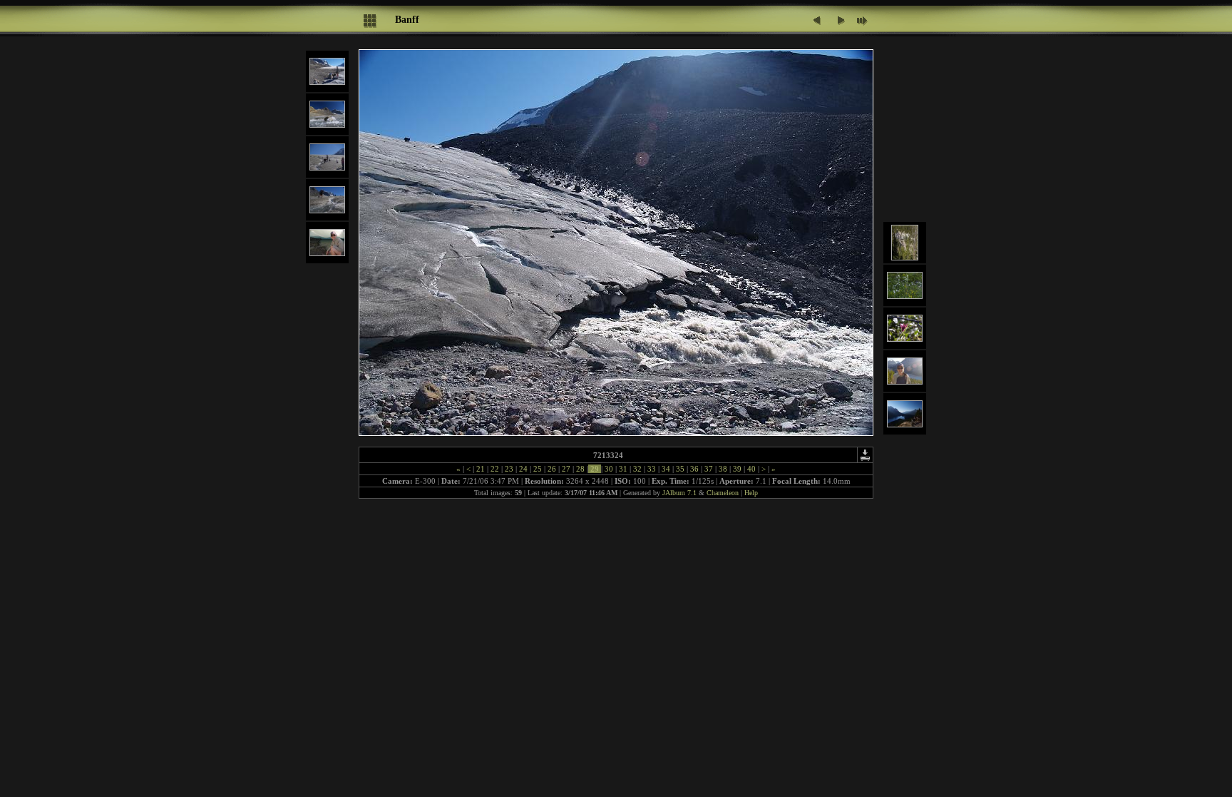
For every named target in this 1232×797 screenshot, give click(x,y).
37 (708, 469)
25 (537, 469)
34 (665, 469)
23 (509, 469)
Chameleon (723, 493)
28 (580, 469)
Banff (407, 19)
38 (723, 469)
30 (608, 469)
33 (651, 469)
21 (480, 469)
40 (751, 469)
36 (694, 469)
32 (637, 469)
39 (737, 469)
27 (566, 469)
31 (623, 469)
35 (680, 469)
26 (551, 469)
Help (751, 493)
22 (494, 469)
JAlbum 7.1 (679, 493)
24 (523, 469)
